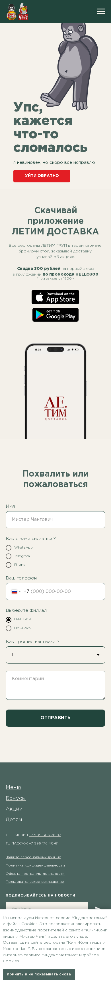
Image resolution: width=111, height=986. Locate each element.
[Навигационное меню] (101, 11)
